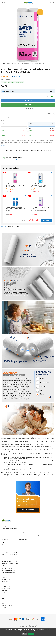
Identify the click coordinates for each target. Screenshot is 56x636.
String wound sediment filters (8, 570)
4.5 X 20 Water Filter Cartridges (9, 557)
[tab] (3, 227)
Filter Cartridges (4, 539)
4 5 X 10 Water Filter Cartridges (9, 554)
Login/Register (22, 532)
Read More (3, 145)
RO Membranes (5, 601)
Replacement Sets (5, 550)
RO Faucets (4, 598)
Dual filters (4, 593)
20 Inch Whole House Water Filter (9, 563)
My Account (3, 532)
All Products (3, 537)
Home (3, 63)
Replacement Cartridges (7, 605)
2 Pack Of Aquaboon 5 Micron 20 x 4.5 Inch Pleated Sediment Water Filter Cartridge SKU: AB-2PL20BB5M (40, 209)
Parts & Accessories (6, 607)
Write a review (17, 76)
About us (39, 532)
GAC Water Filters (5, 586)
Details (3, 227)
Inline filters (4, 590)
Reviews (11, 227)
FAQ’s (2, 535)
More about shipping (11, 159)
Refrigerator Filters (6, 610)
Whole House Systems (7, 559)
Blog (38, 535)
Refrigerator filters (23, 539)
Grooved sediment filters (7, 575)
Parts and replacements (42, 537)
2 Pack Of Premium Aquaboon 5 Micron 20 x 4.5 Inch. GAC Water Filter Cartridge (15, 209)
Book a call (17, 117)
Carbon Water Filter (6, 579)
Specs (18, 227)
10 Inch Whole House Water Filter (9, 561)
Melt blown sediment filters (8, 572)
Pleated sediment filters (7, 568)
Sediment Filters (5, 566)
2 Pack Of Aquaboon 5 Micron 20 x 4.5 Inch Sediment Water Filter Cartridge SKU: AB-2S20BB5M (15, 185)
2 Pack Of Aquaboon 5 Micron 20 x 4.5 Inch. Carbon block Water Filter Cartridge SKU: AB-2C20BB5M (40, 185)
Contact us (21, 535)
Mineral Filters (5, 581)
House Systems (22, 537)
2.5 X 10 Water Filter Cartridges (9, 552)
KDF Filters (4, 584)
